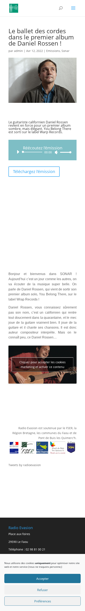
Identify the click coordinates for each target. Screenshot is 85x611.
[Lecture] (18, 152)
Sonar (65, 51)
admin (18, 51)
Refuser (42, 590)
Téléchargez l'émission (34, 171)
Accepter (42, 579)
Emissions (53, 51)
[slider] (64, 152)
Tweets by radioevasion (24, 465)
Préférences (42, 601)
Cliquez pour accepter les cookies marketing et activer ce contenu (42, 364)
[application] (42, 152)
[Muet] (56, 152)
